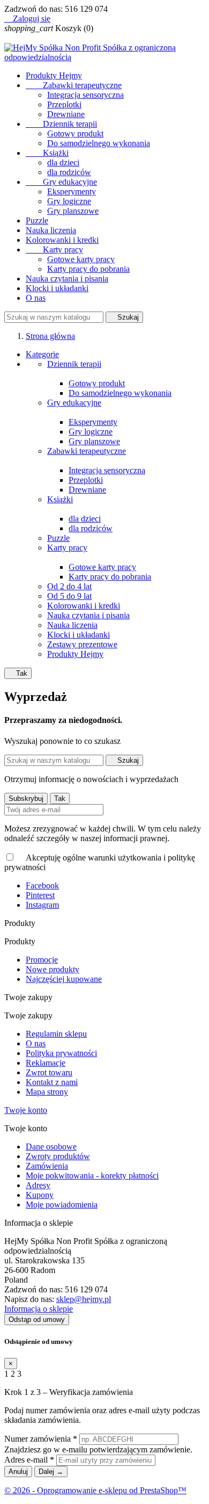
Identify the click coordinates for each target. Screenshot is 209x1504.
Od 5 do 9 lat (69, 596)
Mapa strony (47, 1091)
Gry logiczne (69, 201)
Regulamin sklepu (56, 1033)
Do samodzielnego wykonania (98, 143)
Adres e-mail (29, 1459)
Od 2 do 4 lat (69, 586)
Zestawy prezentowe (82, 644)
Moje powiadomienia (62, 1204)
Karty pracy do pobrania (88, 268)
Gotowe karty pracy (81, 259)
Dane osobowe (51, 1146)
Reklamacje (45, 1062)
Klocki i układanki (57, 288)
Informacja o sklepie (38, 1308)
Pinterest (40, 895)
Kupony (40, 1194)
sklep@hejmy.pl (83, 1299)
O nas (36, 297)
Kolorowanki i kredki (62, 239)
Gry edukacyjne (61, 181)
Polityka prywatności (61, 1053)
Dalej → (51, 1471)
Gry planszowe (73, 210)
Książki (47, 152)
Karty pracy (54, 249)
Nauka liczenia (51, 230)
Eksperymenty (71, 191)
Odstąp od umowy (37, 1319)
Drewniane (66, 114)
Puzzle (37, 220)
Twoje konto (25, 1110)
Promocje (42, 959)
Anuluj (18, 1471)
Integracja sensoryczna (85, 94)
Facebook (42, 885)
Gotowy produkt (75, 133)
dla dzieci (63, 162)
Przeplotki (64, 104)
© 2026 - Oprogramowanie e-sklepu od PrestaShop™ (95, 1490)
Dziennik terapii (61, 123)
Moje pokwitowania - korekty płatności (92, 1175)
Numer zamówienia (40, 1438)
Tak (18, 673)
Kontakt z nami (52, 1082)
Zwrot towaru (49, 1072)
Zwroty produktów (58, 1156)
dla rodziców (69, 172)
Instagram (42, 904)
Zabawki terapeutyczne (74, 85)
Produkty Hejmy (54, 75)
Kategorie (42, 354)
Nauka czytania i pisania (67, 278)
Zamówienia (47, 1165)
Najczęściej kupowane (64, 979)
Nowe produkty (52, 969)
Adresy (38, 1185)
